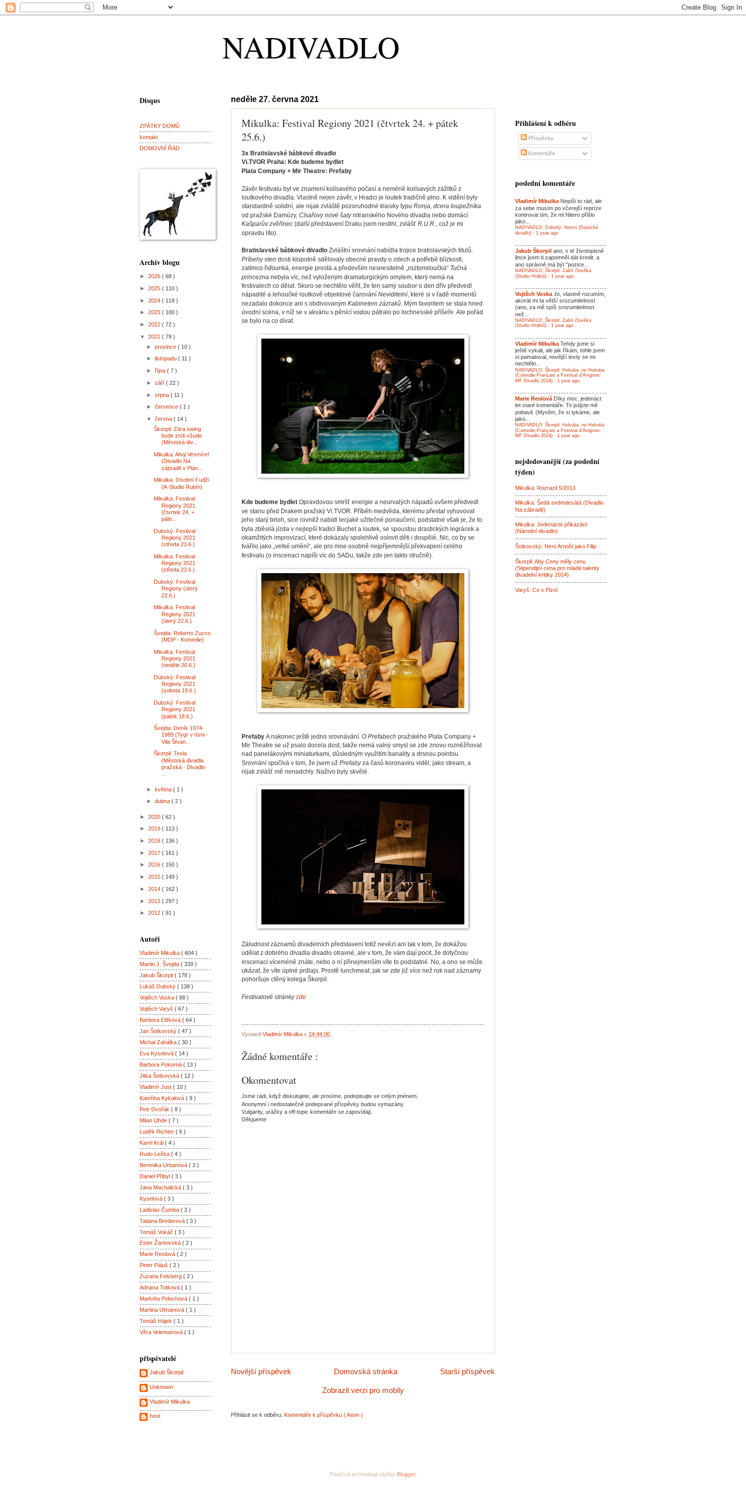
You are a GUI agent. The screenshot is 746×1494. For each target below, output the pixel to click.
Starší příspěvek (467, 1371)
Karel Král (152, 1143)
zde (301, 997)
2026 (155, 276)
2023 (155, 312)
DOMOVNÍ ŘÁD (160, 148)
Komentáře (541, 153)
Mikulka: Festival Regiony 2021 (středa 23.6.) (174, 563)
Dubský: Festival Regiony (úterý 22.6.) (176, 589)
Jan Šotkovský (159, 1031)
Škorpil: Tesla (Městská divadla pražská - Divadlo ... (179, 763)
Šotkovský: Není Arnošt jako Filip (555, 546)
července (167, 407)
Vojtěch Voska (158, 997)
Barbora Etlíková (161, 1020)
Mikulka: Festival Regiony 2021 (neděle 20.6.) (174, 659)
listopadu (166, 358)
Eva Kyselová (157, 1053)
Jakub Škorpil (157, 975)
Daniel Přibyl (156, 1176)
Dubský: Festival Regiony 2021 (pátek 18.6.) (174, 709)
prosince (166, 347)
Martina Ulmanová (163, 1310)
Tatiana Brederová (163, 1221)
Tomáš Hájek (157, 1321)
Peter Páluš (154, 1265)
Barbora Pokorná (161, 1064)
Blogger (406, 1474)
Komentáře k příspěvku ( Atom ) (323, 1415)
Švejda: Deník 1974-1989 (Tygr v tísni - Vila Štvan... (181, 735)
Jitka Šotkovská (160, 1076)
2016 (155, 864)
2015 (155, 877)
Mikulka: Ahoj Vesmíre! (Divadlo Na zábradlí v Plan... (181, 461)
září (160, 383)
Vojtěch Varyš (157, 1009)
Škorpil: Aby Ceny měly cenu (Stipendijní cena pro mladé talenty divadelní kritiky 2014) (557, 568)
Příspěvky (540, 138)
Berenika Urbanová (164, 1165)
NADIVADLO (310, 46)
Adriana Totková (160, 1287)
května (164, 789)
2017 (155, 853)
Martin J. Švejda (160, 964)
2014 (155, 889)
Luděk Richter (158, 1131)
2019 (155, 828)
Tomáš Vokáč (157, 1232)
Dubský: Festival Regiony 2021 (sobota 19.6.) (175, 684)
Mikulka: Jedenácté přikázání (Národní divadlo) (551, 527)
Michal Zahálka (159, 1042)
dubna (163, 801)
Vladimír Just (156, 1087)
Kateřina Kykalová (163, 1098)
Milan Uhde (154, 1120)
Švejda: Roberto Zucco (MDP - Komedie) (182, 636)
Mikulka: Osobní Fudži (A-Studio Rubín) (181, 483)
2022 (155, 324)
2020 (155, 817)
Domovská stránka (365, 1371)
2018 (155, 841)
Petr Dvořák (155, 1109)
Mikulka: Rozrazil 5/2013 (545, 488)
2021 (155, 337)
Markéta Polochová (164, 1299)
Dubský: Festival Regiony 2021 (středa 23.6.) (174, 538)
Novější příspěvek (261, 1371)
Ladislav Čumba (160, 1210)
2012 (155, 913)
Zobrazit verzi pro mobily (363, 1390)
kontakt (149, 137)
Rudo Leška (155, 1154)
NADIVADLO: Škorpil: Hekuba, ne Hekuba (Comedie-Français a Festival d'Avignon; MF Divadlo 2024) (559, 375)
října (161, 371)
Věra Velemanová (162, 1332)
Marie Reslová (158, 1254)
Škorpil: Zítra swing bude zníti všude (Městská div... (178, 436)
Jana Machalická (161, 1187)
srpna (163, 395)
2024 (155, 300)
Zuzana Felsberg (161, 1276)
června (164, 419)
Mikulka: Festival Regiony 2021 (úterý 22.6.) (174, 614)
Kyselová (152, 1199)
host (155, 1416)
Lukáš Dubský (158, 986)
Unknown (161, 1387)
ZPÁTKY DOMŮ (160, 126)
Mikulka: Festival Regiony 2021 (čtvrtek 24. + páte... (174, 508)
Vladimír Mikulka (160, 953)
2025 (155, 288)
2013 (155, 901)
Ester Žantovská (161, 1243)
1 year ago (547, 233)
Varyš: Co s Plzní (536, 590)
